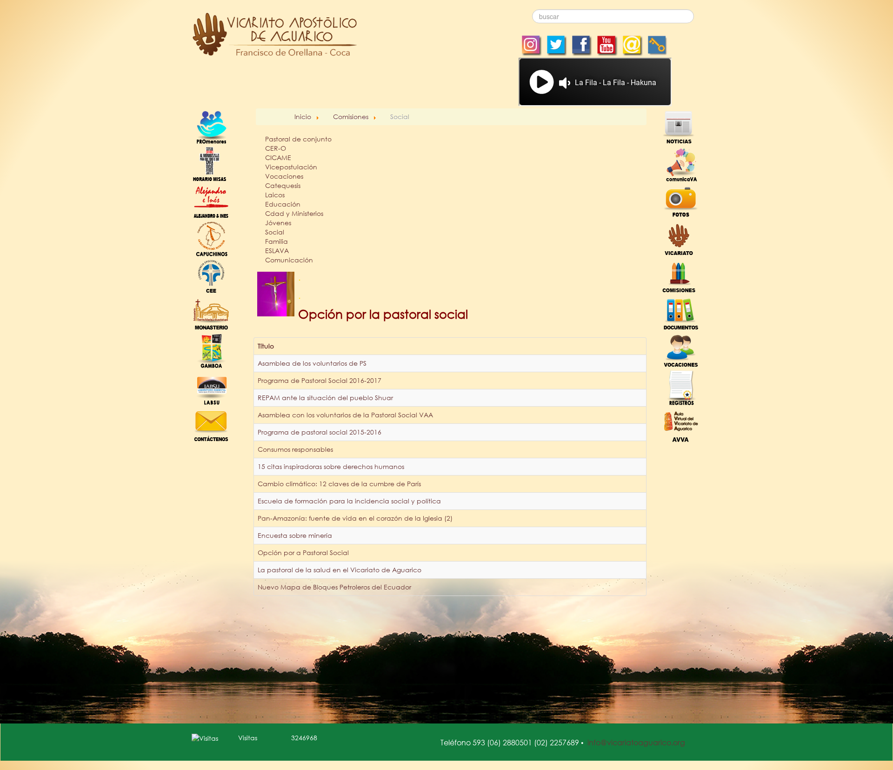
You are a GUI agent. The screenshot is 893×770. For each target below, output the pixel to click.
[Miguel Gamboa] (211, 349)
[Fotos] (681, 200)
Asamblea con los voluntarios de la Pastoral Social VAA (345, 414)
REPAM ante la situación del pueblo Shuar (325, 397)
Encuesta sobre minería (295, 535)
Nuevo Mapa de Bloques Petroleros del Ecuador (334, 587)
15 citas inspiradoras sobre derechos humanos (331, 466)
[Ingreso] (681, 386)
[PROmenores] (211, 126)
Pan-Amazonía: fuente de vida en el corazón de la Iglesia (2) (355, 518)
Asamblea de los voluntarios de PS (312, 363)
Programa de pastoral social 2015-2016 (319, 432)
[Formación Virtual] (681, 424)
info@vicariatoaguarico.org (636, 742)
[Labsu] (211, 386)
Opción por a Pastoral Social (303, 552)
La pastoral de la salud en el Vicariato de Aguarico (339, 569)
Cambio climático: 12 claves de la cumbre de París (339, 483)
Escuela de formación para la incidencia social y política (349, 500)
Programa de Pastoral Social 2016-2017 (319, 380)
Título (266, 345)
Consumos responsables (295, 449)
